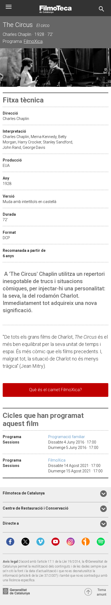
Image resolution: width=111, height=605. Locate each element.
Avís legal (10, 561)
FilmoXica (33, 41)
